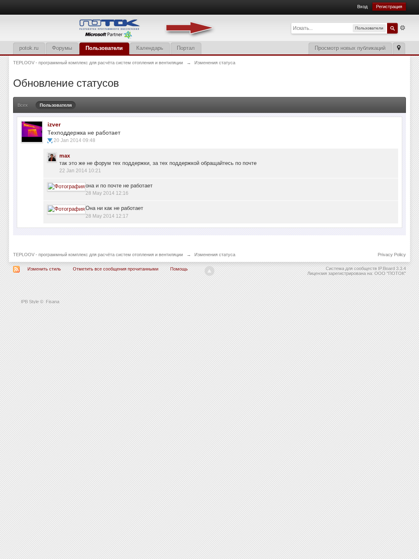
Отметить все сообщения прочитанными (115, 268)
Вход (362, 6)
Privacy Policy (392, 254)
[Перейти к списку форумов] (115, 27)
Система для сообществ (351, 268)
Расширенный (402, 28)
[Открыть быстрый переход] (399, 48)
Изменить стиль (44, 268)
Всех (23, 105)
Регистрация (389, 6)
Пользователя (56, 105)
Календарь (149, 48)
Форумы (62, 48)
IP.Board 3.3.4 (392, 268)
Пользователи (104, 48)
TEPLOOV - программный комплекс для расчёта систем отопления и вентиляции (98, 254)
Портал (186, 48)
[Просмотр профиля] (32, 132)
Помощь (179, 268)
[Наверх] (209, 271)
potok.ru (28, 48)
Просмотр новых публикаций (350, 48)
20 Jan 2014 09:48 (74, 140)
